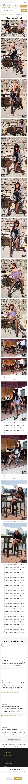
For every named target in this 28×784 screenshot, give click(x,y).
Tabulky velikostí (7, 752)
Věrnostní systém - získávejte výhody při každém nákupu (14, 683)
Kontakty (5, 766)
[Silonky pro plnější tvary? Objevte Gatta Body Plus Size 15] (14, 649)
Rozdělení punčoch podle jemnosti (10, 706)
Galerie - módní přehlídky (9, 14)
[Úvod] (6, 6)
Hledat (24, 10)
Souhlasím (18, 778)
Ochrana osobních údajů (9, 765)
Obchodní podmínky (8, 763)
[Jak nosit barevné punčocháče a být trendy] (14, 720)
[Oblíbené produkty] (15, 6)
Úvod (2, 14)
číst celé (18, 665)
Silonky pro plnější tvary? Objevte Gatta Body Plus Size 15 (13, 659)
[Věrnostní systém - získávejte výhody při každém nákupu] (14, 673)
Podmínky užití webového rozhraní (11, 762)
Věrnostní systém (7, 755)
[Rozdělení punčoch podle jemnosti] (14, 697)
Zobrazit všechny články (13, 739)
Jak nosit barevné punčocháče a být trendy (12, 729)
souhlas (19, 771)
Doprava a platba (7, 754)
